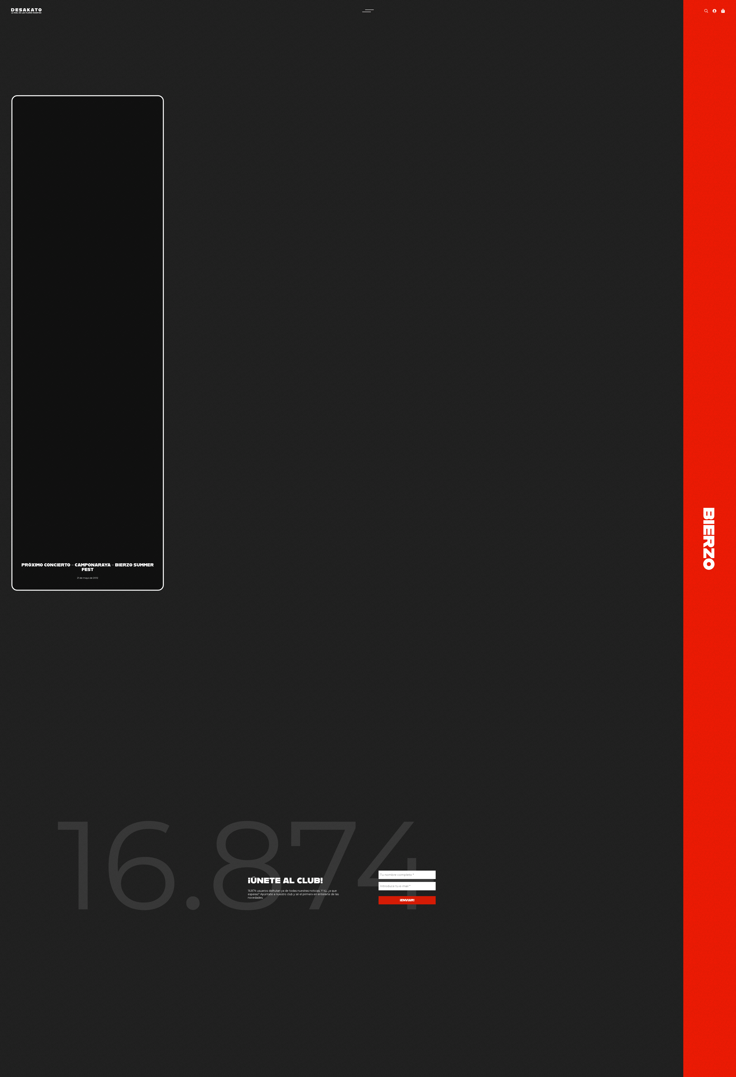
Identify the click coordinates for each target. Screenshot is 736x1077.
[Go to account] (714, 11)
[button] (368, 11)
